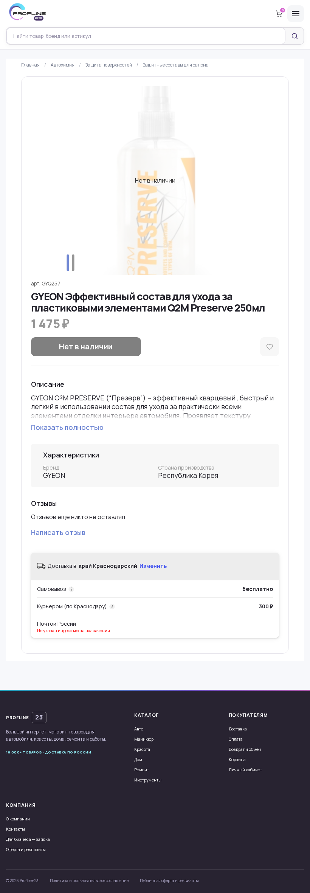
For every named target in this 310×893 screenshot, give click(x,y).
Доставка (238, 729)
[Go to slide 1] (68, 262)
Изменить (153, 565)
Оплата (236, 739)
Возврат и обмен (245, 749)
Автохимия (62, 65)
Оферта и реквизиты (26, 849)
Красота (142, 749)
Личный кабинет (245, 769)
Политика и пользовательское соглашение (89, 880)
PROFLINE (24, 717)
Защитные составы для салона (176, 65)
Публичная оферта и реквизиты (169, 880)
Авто (138, 729)
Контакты (15, 829)
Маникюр (143, 739)
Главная (30, 65)
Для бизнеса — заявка (28, 839)
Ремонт (141, 769)
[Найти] (294, 36)
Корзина (237, 759)
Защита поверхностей (108, 65)
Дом (138, 759)
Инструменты (147, 780)
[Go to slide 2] (73, 262)
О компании (18, 819)
